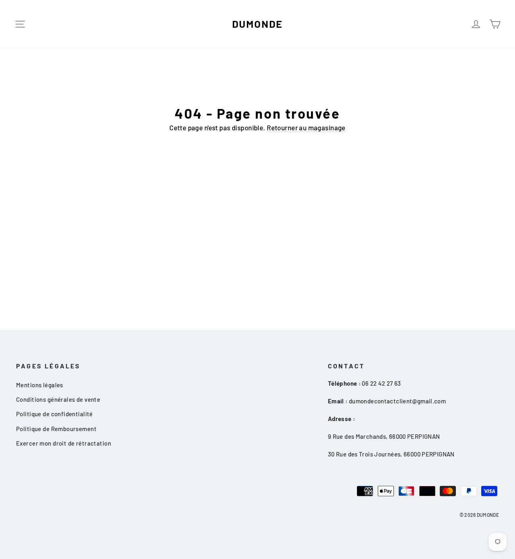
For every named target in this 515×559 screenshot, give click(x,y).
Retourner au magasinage (306, 127)
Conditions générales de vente (58, 399)
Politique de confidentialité (54, 413)
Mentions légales (39, 384)
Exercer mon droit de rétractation (63, 443)
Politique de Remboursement (56, 428)
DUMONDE (257, 24)
